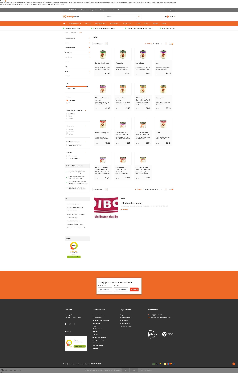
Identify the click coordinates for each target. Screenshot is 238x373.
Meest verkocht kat (72, 224)
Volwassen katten (74, 158)
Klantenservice (97, 329)
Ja (125, 370)
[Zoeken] (139, 16)
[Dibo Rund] (163, 123)
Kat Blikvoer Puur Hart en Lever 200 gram (142, 134)
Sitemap (95, 348)
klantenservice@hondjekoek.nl (161, 318)
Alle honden (73, 156)
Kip (70, 116)
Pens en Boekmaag (102, 63)
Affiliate (95, 331)
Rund (71, 132)
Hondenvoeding (74, 23)
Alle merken (72, 100)
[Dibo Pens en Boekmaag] (102, 54)
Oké (1, 7)
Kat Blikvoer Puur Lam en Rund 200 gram (122, 134)
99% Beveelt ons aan (168, 28)
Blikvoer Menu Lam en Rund (102, 99)
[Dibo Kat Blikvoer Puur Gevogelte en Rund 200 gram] (143, 158)
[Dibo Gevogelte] (163, 89)
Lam (71, 129)
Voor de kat (127, 23)
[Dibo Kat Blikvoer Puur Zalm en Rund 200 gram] (102, 158)
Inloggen (170, 10)
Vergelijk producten (126, 326)
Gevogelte (160, 98)
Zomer (138, 23)
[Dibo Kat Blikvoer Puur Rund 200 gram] (123, 158)
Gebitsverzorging (72, 214)
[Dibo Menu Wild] (123, 54)
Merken (155, 23)
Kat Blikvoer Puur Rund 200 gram (122, 168)
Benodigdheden (100, 23)
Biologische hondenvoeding (75, 207)
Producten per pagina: (152, 189)
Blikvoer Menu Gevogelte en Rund (143, 99)
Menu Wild (119, 63)
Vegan (79, 228)
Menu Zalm (140, 63)
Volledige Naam (103, 286)
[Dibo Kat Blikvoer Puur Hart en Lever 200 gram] (143, 123)
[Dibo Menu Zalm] (143, 54)
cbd (84, 228)
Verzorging (114, 23)
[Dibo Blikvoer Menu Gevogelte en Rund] (143, 89)
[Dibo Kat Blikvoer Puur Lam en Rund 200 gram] (123, 123)
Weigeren (29, 4)
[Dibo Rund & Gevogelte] (102, 123)
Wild (71, 134)
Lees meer (125, 209)
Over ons (95, 334)
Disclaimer (96, 343)
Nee (134, 370)
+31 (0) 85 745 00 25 (156, 315)
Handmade (82, 214)
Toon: (157, 43)
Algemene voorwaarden (100, 337)
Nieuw (81, 224)
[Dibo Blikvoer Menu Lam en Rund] (102, 89)
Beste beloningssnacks (73, 204)
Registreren (124, 315)
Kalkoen (72, 113)
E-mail (116, 286)
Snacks (87, 23)
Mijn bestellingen (125, 318)
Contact (164, 23)
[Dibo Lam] (163, 54)
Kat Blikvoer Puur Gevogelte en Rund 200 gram (143, 168)
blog (66, 66)
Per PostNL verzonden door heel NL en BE (140, 28)
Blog (146, 23)
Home (64, 23)
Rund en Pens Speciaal (120, 99)
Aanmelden (134, 289)
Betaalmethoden (98, 345)
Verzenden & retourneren (101, 320)
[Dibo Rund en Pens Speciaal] (123, 89)
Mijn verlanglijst (125, 323)
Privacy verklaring (98, 340)
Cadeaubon (96, 323)
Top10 (73, 228)
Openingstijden (97, 318)
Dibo (80, 32)
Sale (68, 228)
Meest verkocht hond (73, 221)
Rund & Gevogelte (102, 133)
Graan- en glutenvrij (75, 145)
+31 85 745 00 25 (71, 10)
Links (94, 326)
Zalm (71, 118)
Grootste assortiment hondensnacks (104, 28)
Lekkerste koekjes (72, 217)
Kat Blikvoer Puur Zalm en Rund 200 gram (101, 168)
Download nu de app (99, 315)
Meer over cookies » (146, 370)
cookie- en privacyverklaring (168, 2)
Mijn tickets (124, 320)
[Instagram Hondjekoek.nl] (70, 324)
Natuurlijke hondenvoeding (73, 28)
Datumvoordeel (71, 211)
